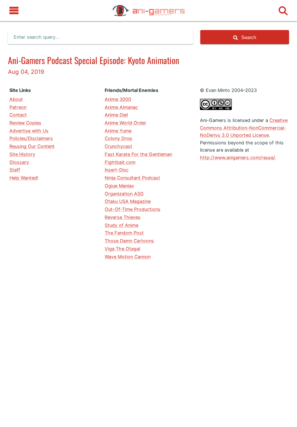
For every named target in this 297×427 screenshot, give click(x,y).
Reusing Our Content (32, 146)
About (16, 99)
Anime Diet (116, 115)
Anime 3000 (118, 99)
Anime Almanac (121, 107)
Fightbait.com (120, 162)
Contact (18, 115)
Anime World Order (125, 123)
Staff (14, 170)
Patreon (17, 107)
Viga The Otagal (122, 248)
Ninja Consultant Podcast (132, 178)
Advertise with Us (29, 131)
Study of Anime (121, 225)
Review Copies (25, 123)
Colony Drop (118, 138)
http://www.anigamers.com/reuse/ (237, 157)
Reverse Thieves (123, 217)
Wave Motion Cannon (128, 256)
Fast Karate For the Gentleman (138, 154)
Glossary (19, 162)
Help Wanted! (23, 178)
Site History (22, 154)
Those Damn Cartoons (129, 241)
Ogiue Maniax (119, 186)
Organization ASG (124, 193)
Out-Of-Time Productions (132, 209)
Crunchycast (118, 146)
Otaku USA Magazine (128, 201)
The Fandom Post (124, 233)
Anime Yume (118, 131)
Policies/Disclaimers (31, 138)
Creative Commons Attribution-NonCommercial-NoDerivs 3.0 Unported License (244, 128)
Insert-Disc (117, 170)
